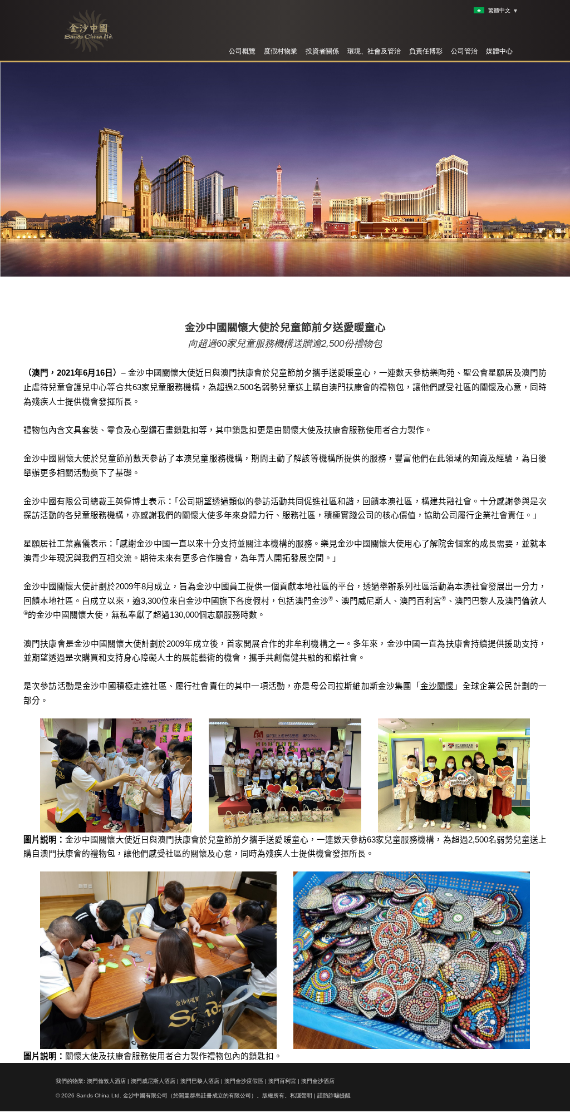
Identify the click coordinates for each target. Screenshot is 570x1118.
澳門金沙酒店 (318, 1081)
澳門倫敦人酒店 (106, 1081)
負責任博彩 (426, 51)
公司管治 (464, 51)
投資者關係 (322, 51)
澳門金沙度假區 (243, 1081)
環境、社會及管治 (374, 51)
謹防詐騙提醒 (334, 1095)
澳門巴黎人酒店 (199, 1081)
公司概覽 (242, 51)
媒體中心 (499, 51)
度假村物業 (280, 51)
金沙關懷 (437, 686)
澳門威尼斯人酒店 (153, 1081)
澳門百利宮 (282, 1081)
